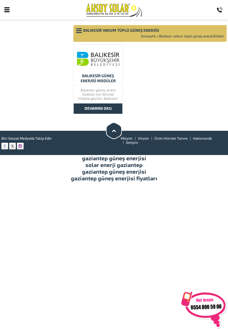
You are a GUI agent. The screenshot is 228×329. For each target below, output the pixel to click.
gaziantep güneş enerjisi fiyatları (114, 178)
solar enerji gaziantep (114, 165)
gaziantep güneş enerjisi (114, 158)
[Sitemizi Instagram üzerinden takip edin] (20, 146)
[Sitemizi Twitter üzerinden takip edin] (12, 146)
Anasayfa (148, 36)
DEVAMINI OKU (98, 108)
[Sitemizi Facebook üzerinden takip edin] (4, 146)
